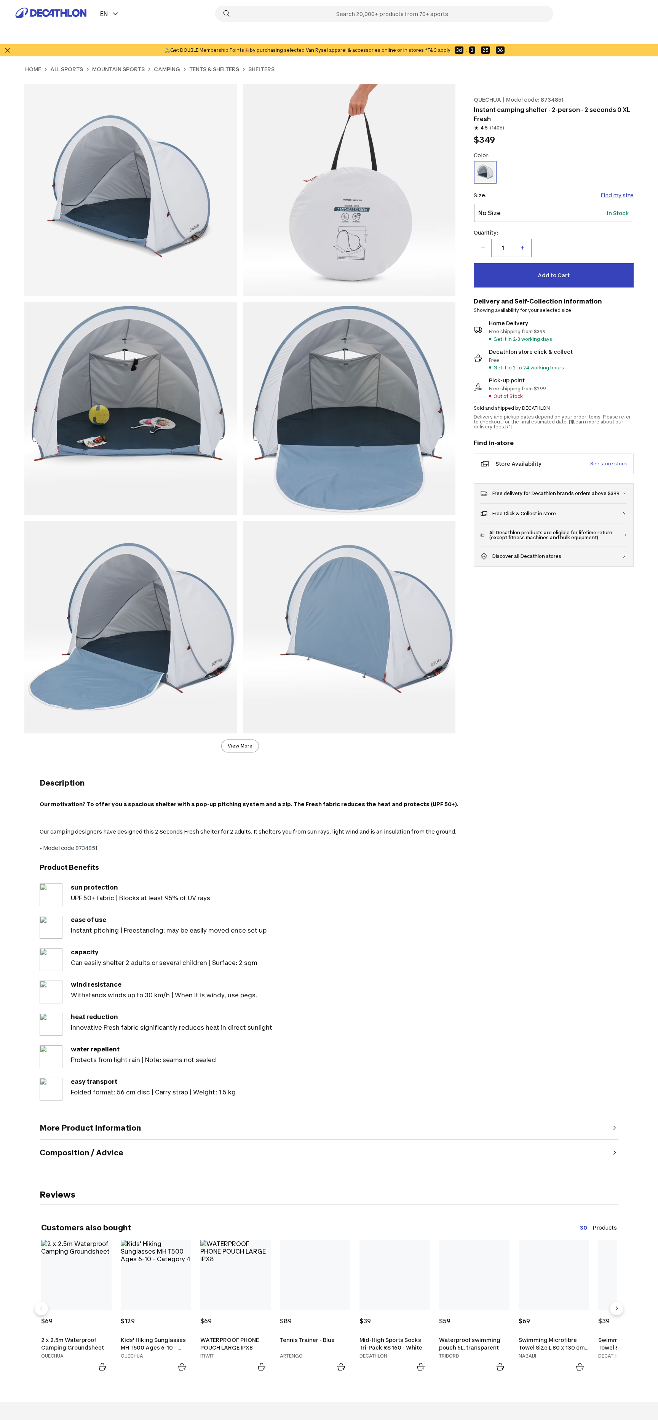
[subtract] (483, 248)
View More (240, 746)
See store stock (608, 463)
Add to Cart (554, 275)
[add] (522, 248)
